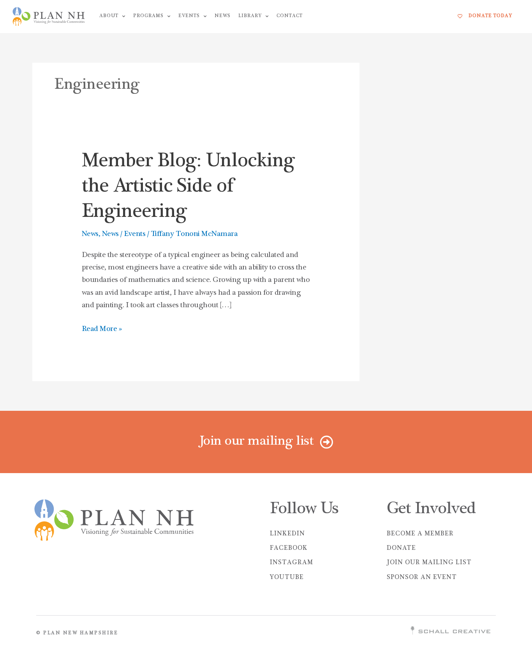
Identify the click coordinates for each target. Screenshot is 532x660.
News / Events (124, 234)
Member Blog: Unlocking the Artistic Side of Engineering (188, 187)
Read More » (102, 328)
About (108, 16)
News (223, 16)
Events (189, 16)
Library (250, 16)
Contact (290, 16)
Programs (148, 16)
